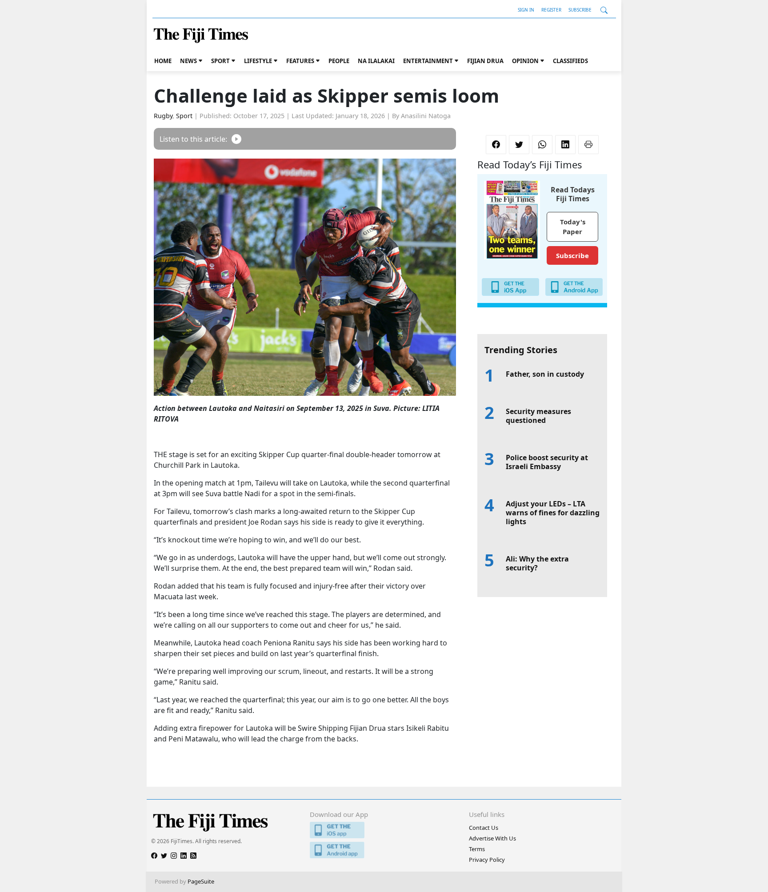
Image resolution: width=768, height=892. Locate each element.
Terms (477, 849)
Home (163, 61)
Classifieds (570, 61)
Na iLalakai (376, 61)
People (338, 61)
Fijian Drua (485, 61)
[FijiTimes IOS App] (384, 830)
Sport (220, 61)
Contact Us (483, 828)
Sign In (526, 10)
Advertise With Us (492, 838)
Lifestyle (258, 61)
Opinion (525, 61)
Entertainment (428, 61)
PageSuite (201, 881)
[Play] (236, 138)
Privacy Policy (487, 860)
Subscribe (580, 10)
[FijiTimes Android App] (384, 850)
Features (300, 61)
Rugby (163, 116)
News (188, 61)
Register (551, 10)
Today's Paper (572, 226)
